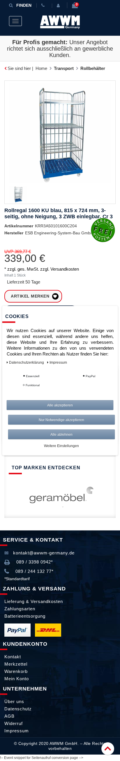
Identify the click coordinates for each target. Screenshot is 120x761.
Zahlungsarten (19, 608)
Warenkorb (16, 671)
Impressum (16, 730)
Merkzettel (15, 664)
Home (41, 68)
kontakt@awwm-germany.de (43, 552)
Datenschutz (18, 708)
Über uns (14, 701)
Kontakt (12, 656)
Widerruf (13, 723)
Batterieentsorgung (24, 616)
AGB (9, 716)
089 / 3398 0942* (34, 561)
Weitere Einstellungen (61, 446)
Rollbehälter (92, 68)
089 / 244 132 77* (34, 571)
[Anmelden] (59, 5)
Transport (64, 68)
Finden (23, 5)
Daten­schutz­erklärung (27, 362)
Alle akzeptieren (60, 405)
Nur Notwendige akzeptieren (61, 420)
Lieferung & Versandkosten (33, 601)
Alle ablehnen (61, 434)
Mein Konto (16, 678)
